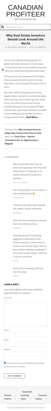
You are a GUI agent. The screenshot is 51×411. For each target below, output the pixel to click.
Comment (7, 298)
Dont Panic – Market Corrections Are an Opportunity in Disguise (21, 140)
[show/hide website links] (3, 69)
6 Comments (40, 47)
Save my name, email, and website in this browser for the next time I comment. (24, 365)
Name (6, 330)
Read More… (32, 117)
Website (7, 349)
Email (6, 340)
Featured (12, 47)
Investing (21, 47)
